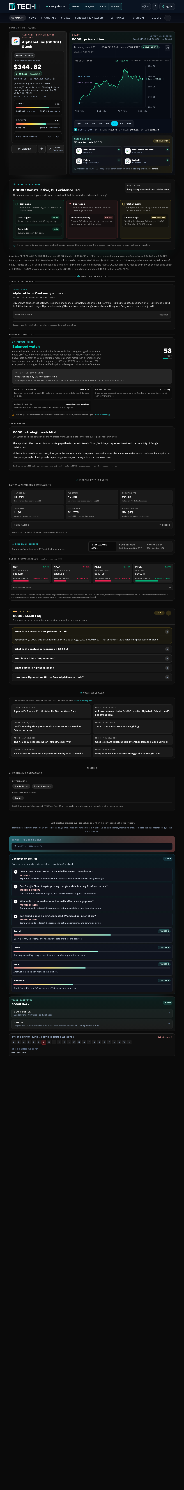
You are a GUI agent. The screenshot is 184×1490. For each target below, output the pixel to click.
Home (12, 27)
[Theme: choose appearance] (146, 6)
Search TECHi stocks (27, 840)
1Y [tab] (114, 123)
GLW (24, 1052)
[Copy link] (42, 149)
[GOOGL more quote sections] (167, 18)
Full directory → (165, 1037)
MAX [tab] (129, 123)
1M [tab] (100, 123)
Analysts (89, 6)
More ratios (92, 525)
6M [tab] (107, 123)
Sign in (168, 6)
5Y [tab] (121, 123)
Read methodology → (103, 415)
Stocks (76, 6)
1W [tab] (93, 123)
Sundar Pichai (21, 786)
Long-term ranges (38, 137)
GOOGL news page (83, 700)
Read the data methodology (153, 828)
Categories (55, 6)
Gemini (18, 798)
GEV (13, 1052)
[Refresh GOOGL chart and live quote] (167, 48)
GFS (18, 1052)
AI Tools (115, 6)
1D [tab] (86, 123)
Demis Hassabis (42, 786)
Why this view (92, 314)
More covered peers (92, 587)
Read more (153, 169)
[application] (122, 91)
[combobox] (94, 846)
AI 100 (103, 6)
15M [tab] (79, 123)
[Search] (155, 6)
